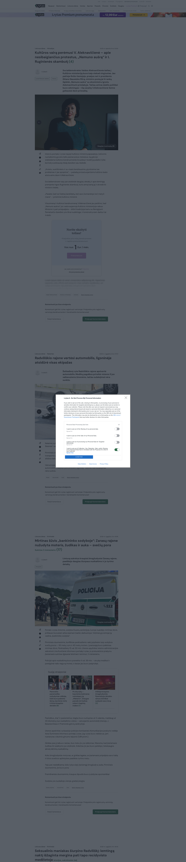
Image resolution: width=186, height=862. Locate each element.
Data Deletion (82, 464)
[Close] (126, 398)
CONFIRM (79, 457)
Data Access (93, 464)
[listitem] (93, 425)
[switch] (117, 429)
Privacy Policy (104, 464)
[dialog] (93, 431)
